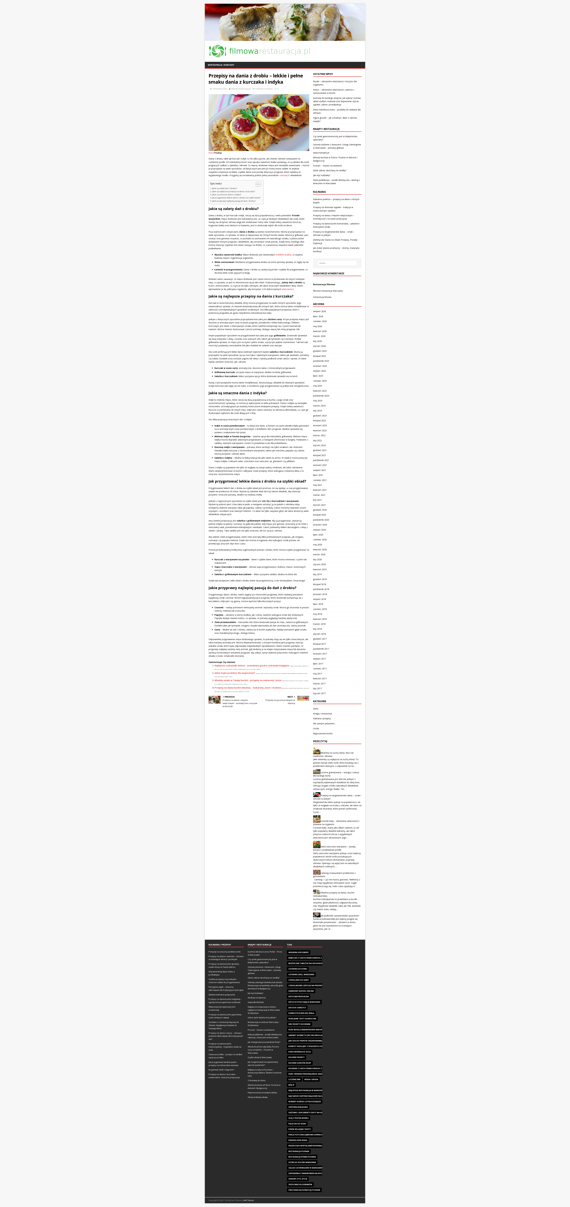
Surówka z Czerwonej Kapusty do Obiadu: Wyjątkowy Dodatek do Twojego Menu (224, 1025)
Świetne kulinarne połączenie (222, 994)
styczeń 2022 (319, 445)
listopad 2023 (319, 420)
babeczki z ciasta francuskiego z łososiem (310, 958)
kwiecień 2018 (320, 619)
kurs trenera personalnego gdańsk (306, 1074)
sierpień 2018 (319, 599)
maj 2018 (317, 614)
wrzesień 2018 (320, 594)
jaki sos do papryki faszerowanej (305, 1041)
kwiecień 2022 (320, 430)
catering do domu (297, 969)
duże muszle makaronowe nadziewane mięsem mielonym (317, 1029)
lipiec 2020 (318, 534)
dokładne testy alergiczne (302, 1018)
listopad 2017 (319, 643)
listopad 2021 (319, 455)
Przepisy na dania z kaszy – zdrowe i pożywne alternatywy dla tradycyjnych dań (226, 1036)
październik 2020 (321, 519)
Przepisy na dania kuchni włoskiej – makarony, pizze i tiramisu (247, 687)
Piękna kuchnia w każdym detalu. (262, 1092)
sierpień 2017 (319, 658)
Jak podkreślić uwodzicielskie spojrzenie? (339, 915)
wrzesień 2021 (320, 465)
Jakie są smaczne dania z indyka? (226, 194)
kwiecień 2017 (320, 678)
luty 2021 (317, 499)
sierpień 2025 (319, 370)
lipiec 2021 (318, 475)
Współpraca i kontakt (221, 64)
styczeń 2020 (319, 564)
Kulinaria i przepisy (264, 88)
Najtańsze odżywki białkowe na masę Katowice (312, 1096)
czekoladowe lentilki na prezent (305, 985)
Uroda (316, 728)
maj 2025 (317, 385)
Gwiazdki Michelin (256, 1002)
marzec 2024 (319, 405)
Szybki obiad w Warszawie (260, 1057)
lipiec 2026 (318, 316)
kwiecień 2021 (320, 489)
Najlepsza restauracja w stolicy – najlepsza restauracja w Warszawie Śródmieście (264, 1009)
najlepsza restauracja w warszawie (306, 1090)
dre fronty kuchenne (299, 1024)
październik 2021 (321, 460)
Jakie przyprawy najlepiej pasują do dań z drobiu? (234, 201)
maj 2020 (317, 544)
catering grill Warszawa (301, 974)
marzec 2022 (319, 435)
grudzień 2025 (320, 351)
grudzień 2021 (320, 450)
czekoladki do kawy (298, 980)
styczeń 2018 (319, 633)
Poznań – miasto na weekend (327, 165)
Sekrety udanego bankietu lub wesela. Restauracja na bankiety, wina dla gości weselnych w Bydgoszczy (265, 985)
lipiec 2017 (318, 663)
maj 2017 (317, 673)
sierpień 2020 (319, 529)
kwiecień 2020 (320, 549)
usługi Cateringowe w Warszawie (305, 1168)
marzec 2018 (319, 624)
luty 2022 (317, 440)
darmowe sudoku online (301, 991)
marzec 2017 (319, 683)
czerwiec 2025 (320, 380)
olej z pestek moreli (298, 1118)
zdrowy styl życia (297, 1179)
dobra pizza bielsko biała (301, 1013)
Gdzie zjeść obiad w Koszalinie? (262, 1017)
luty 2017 (317, 688)
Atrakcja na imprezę (257, 997)
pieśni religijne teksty (299, 1129)
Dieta (315, 708)
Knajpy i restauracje (322, 713)
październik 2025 (321, 360)
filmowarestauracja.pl (241, 88)
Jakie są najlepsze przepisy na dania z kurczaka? (233, 191)
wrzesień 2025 (320, 366)
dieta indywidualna (298, 996)
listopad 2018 (319, 584)
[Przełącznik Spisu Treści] (257, 184)
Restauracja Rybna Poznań (302, 1157)
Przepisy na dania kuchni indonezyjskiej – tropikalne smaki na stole (225, 1046)
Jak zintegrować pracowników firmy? (264, 1042)
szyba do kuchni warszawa (302, 1162)
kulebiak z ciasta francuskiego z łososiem (310, 1068)
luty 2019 (317, 574)
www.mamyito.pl (321, 152)
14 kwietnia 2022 (219, 88)
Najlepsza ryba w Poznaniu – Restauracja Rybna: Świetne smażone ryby (265, 1072)
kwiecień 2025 (320, 390)
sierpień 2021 (319, 470)
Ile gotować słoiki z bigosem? (221, 1069)
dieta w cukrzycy (297, 1007)
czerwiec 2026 (320, 321)
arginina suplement (298, 952)
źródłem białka (283, 254)
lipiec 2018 (318, 604)
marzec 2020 (319, 554)
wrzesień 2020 (320, 524)
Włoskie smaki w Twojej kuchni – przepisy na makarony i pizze (247, 680)
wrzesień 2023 (320, 425)
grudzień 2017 (320, 638)
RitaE (211, 153)
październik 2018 (321, 589)
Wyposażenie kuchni (322, 733)
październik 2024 (321, 395)
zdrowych (285, 175)
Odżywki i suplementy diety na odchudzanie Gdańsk (315, 1112)
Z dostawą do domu (257, 1080)
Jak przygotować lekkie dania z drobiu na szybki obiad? (236, 197)
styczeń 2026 (319, 346)
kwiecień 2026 (320, 331)
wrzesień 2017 (320, 653)
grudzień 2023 (320, 415)
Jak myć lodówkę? (321, 175)
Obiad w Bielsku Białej (257, 1097)
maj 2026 (317, 326)
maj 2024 (317, 400)
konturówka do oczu (299, 1052)
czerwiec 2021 (320, 480)
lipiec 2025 (318, 375)
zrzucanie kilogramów (300, 1184)
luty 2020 (317, 559)
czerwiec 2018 (320, 609)
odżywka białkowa (298, 1107)
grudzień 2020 (320, 509)
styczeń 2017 (319, 693)
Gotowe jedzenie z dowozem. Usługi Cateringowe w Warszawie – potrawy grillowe (264, 970)
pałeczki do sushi (297, 1123)
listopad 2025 (319, 356)
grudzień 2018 (320, 579)
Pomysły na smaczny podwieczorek (225, 951)
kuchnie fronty (296, 1057)
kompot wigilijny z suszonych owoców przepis (312, 1046)
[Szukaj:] (337, 263)
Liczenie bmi (294, 1079)
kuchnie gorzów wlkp (299, 1063)
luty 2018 (317, 628)
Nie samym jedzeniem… (324, 723)
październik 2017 (321, 648)
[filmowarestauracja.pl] (285, 39)
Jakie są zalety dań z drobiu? (224, 188)
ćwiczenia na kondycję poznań (304, 1190)
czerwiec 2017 (320, 668)
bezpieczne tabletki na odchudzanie (307, 963)
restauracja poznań (298, 1151)
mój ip (291, 1085)
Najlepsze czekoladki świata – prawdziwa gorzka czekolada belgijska (251, 665)
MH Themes (249, 1200)
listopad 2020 (319, 514)
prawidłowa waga (297, 1140)
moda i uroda (311, 1079)
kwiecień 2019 (320, 569)
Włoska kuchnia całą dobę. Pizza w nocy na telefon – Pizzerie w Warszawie (263, 1049)
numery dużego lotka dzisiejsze (304, 1101)
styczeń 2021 (319, 504)
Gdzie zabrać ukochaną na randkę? (329, 170)
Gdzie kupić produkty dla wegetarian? (234, 673)
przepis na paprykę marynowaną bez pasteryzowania (315, 1145)
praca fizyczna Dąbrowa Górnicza (306, 1134)
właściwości (288, 289)
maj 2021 (317, 485)
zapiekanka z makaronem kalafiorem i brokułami (313, 1173)
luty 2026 (317, 341)
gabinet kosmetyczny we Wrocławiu (307, 1035)
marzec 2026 (319, 336)
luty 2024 (317, 410)
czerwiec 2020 (320, 539)
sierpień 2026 (319, 311)
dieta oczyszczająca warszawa (304, 1002)
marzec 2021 (319, 495)
